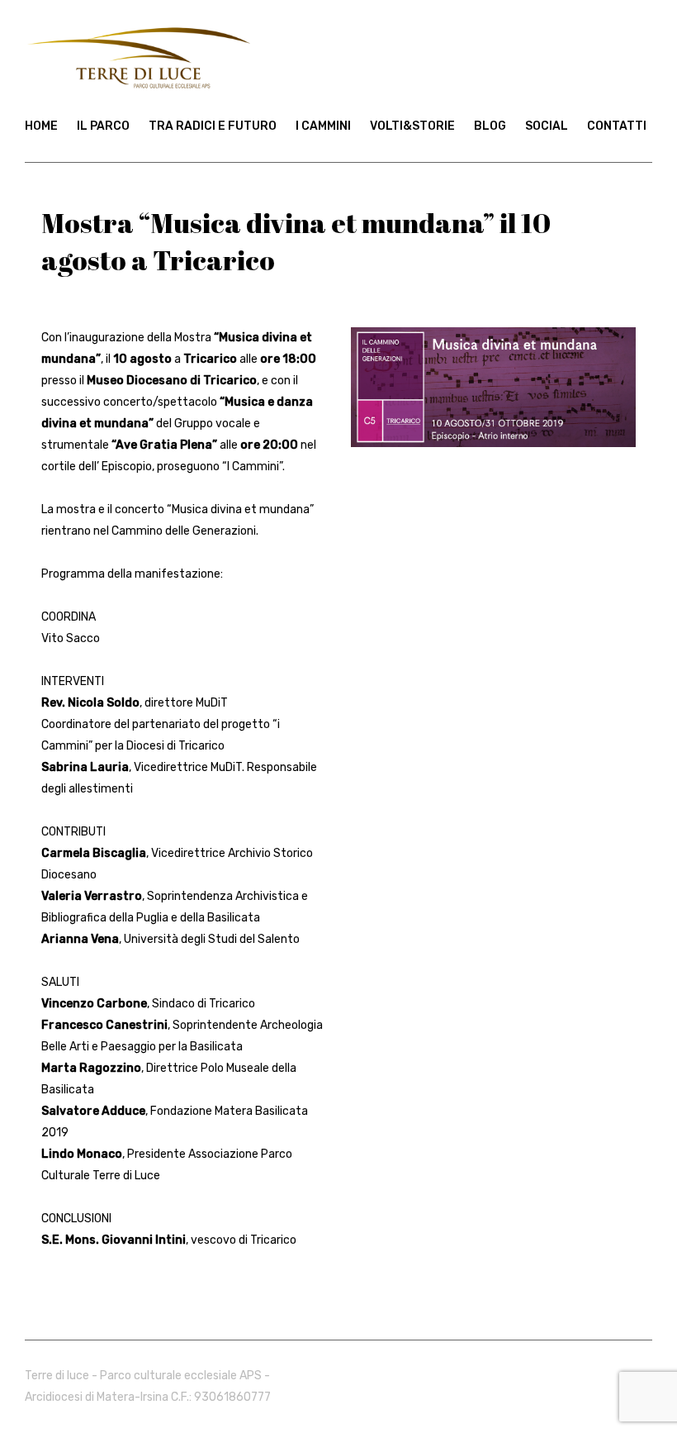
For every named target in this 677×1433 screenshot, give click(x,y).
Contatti (616, 126)
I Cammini (323, 126)
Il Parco (103, 126)
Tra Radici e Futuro (213, 126)
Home (41, 126)
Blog (490, 126)
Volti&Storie (412, 126)
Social (546, 126)
